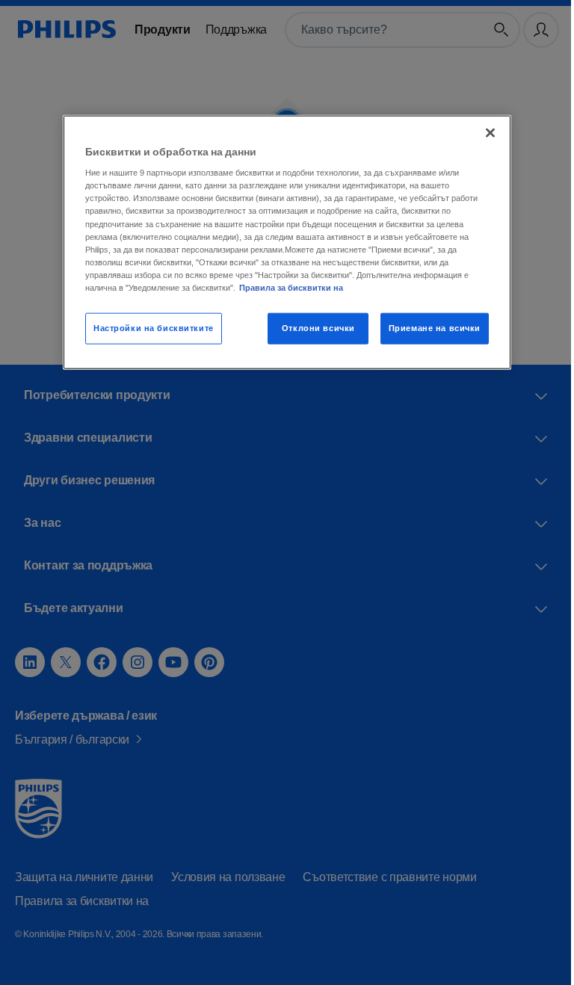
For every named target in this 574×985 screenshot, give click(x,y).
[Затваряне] (485, 132)
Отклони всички (313, 328)
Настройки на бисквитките (148, 328)
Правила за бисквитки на (287, 287)
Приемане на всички (429, 328)
